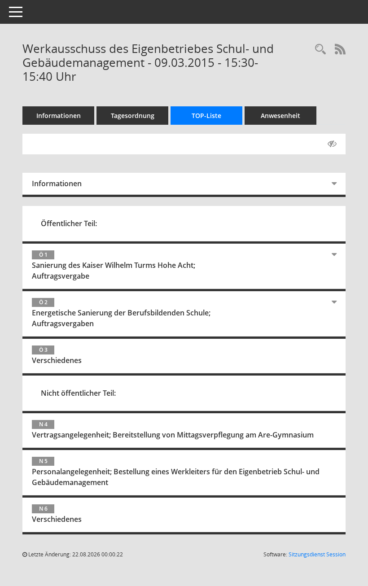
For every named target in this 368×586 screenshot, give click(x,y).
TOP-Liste (206, 115)
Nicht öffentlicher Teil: (78, 393)
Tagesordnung (132, 115)
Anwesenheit (280, 115)
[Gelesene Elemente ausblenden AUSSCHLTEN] (332, 144)
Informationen (58, 115)
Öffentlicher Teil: (69, 223)
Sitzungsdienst (317, 554)
